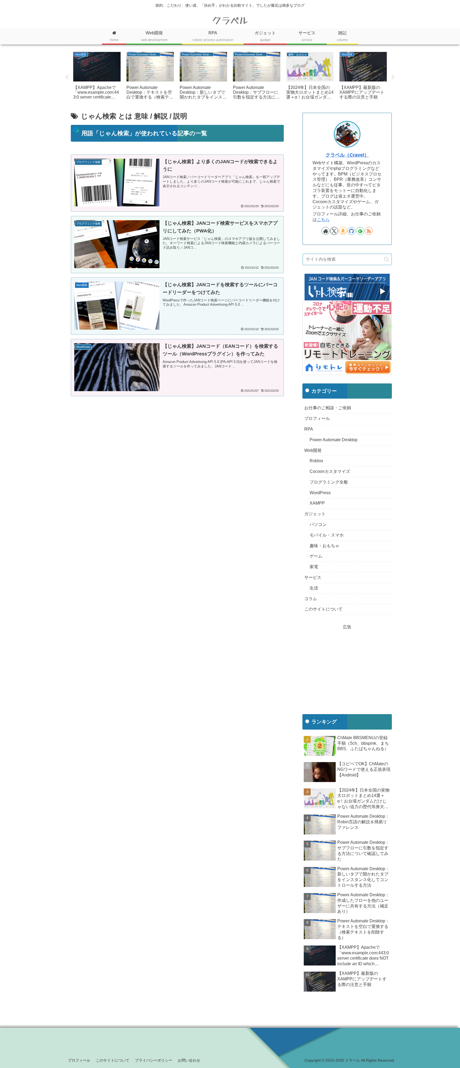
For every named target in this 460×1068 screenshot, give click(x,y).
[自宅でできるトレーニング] (347, 337)
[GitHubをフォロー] (351, 231)
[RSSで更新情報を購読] (369, 231)
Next (393, 77)
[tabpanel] (97, 76)
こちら (323, 219)
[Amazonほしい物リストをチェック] (343, 231)
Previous (66, 77)
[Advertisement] (177, 446)
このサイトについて (112, 1060)
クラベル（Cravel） (347, 155)
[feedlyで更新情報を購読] (360, 231)
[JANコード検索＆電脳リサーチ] (347, 286)
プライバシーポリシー (153, 1060)
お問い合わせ (189, 1060)
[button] (386, 259)
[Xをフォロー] (334, 231)
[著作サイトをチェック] (326, 231)
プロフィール (79, 1060)
